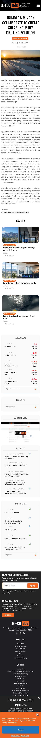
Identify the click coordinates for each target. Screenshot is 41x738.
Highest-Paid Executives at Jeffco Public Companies (15, 484)
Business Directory (20, 646)
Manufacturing (20, 681)
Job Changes (20, 649)
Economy (20, 656)
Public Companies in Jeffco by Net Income (16, 458)
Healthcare (20, 679)
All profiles (8, 555)
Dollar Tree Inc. (10, 355)
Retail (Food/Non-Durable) (20, 691)
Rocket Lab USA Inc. (11, 374)
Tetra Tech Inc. (11, 530)
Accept (20, 730)
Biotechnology (20, 669)
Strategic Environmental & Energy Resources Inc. (15, 548)
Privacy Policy (25, 736)
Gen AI (14, 43)
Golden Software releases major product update (19, 283)
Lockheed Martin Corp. (11, 382)
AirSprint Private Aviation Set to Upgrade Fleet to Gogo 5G (20, 566)
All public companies (12, 389)
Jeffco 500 (20, 644)
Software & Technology (20, 39)
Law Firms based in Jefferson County (16, 466)
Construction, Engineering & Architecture (21, 671)
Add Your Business (20, 658)
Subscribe (8, 614)
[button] (38, 714)
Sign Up (32, 585)
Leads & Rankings (20, 651)
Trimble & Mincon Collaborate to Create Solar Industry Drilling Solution (20, 25)
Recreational (20, 688)
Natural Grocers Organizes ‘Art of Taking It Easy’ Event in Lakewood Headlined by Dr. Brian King (20, 562)
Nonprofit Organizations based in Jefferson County (16, 475)
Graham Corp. (10, 346)
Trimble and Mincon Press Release (15, 212)
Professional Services (20, 683)
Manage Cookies (15, 736)
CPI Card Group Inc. (12, 512)
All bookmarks (10, 407)
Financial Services (20, 676)
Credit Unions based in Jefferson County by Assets (15, 492)
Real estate (20, 686)
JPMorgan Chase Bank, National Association (13, 522)
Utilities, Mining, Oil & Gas (20, 695)
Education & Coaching (20, 674)
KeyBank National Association (16, 539)
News (20, 653)
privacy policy (28, 591)
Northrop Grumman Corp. (11, 365)
